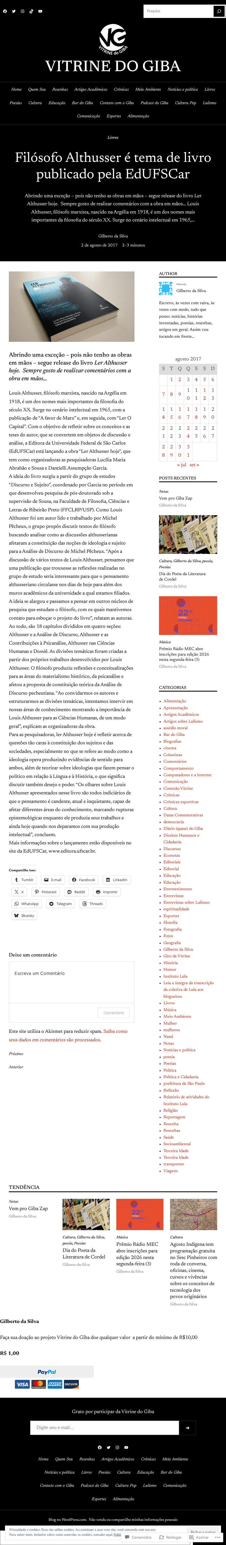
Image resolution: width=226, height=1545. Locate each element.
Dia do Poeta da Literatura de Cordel (182, 577)
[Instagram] (22, 11)
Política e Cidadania (180, 1077)
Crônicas (171, 795)
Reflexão (171, 1091)
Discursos (172, 849)
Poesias (165, 567)
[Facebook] (5, 11)
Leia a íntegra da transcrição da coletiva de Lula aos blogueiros (188, 990)
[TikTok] (31, 11)
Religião (170, 1111)
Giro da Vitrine (176, 956)
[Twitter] (14, 11)
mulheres (171, 1030)
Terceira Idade (176, 1151)
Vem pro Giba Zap (175, 498)
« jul (181, 465)
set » (194, 465)
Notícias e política (179, 1050)
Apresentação (175, 708)
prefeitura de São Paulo (184, 1084)
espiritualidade (176, 909)
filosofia (170, 923)
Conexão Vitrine (178, 789)
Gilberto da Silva (113, 236)
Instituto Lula (175, 977)
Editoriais (172, 862)
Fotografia (172, 930)
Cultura (165, 561)
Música (165, 642)
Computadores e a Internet (187, 775)
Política (169, 1071)
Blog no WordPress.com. (68, 1520)
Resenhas (171, 1131)
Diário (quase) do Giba (183, 829)
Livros (113, 138)
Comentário (113, 1012)
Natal (168, 1037)
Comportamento (178, 769)
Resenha (171, 1124)
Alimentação (174, 701)
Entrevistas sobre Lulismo (186, 903)
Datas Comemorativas (183, 815)
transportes (173, 1164)
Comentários (175, 762)
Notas (163, 492)
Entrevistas (173, 896)
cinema (169, 748)
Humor (169, 970)
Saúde (168, 1138)
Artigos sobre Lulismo (183, 722)
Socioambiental (177, 1144)
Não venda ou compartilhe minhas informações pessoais (133, 1520)
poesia (207, 561)
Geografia (172, 943)
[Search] (219, 11)
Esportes (171, 916)
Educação (172, 876)
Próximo (16, 1054)
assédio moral (175, 728)
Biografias (172, 742)
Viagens (170, 1171)
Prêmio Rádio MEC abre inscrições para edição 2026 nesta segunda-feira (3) (184, 654)
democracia (173, 822)
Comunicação (175, 782)
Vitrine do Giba (113, 67)
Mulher (170, 1024)
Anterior (16, 1067)
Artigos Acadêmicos (181, 715)
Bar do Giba (174, 735)
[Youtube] (40, 11)
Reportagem (174, 1117)
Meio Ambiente (177, 1017)
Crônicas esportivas (181, 802)
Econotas (171, 856)
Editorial (171, 869)
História (170, 963)
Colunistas (172, 755)
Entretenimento (177, 889)
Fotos (168, 936)
